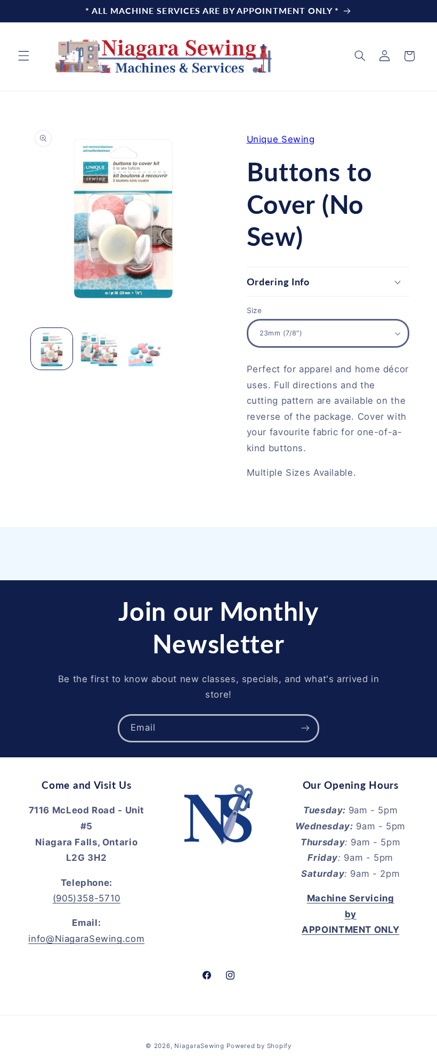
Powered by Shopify (258, 1046)
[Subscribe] (305, 728)
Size (254, 310)
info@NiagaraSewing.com (86, 938)
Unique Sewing (281, 139)
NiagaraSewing (199, 1046)
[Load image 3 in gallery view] (146, 349)
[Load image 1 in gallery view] (51, 349)
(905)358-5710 (86, 898)
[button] (23, 56)
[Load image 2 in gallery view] (99, 349)
